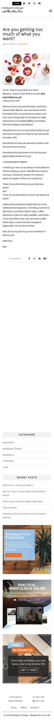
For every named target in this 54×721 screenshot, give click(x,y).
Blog (14, 707)
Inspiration (22, 44)
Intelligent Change (12, 448)
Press (24, 707)
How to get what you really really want (23, 501)
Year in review (10, 507)
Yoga (5, 467)
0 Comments (14, 258)
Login (16, 3)
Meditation (8, 454)
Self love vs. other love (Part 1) (18, 485)
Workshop (8, 461)
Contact (35, 707)
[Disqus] (26, 306)
